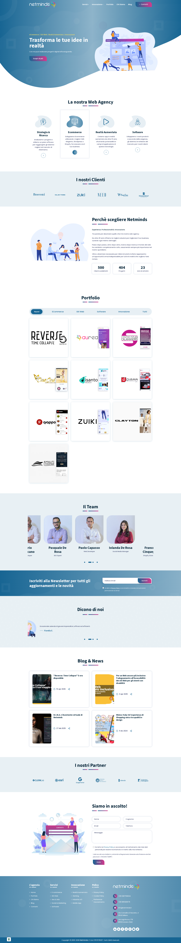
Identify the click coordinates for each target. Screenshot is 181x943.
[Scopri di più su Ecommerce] (74, 152)
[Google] (118, 929)
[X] (130, 929)
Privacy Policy (109, 847)
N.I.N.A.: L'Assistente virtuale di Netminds (67, 716)
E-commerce (57, 892)
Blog (130, 4)
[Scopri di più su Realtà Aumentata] (106, 152)
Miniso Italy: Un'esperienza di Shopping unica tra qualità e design (130, 717)
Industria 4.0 (77, 899)
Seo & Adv (56, 899)
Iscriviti (144, 581)
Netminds (84, 940)
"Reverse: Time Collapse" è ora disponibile (68, 676)
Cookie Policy (99, 896)
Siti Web (55, 896)
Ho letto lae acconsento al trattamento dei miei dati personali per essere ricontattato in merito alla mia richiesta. (121, 848)
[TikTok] (137, 929)
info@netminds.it (125, 908)
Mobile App (77, 903)
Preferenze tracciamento (99, 900)
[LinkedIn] (115, 929)
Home (33, 892)
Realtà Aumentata (80, 892)
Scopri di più (38, 58)
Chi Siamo (121, 4)
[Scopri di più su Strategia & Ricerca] (43, 155)
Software (55, 906)
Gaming (76, 896)
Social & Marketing (59, 903)
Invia (99, 862)
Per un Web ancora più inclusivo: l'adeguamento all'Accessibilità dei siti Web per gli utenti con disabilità (131, 679)
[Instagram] (126, 929)
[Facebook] (122, 929)
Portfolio (109, 4)
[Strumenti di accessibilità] (9, 939)
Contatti (144, 4)
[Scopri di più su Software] (137, 149)
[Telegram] (133, 929)
